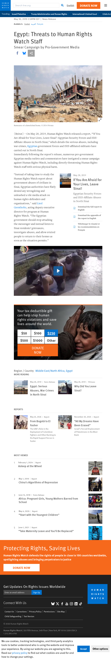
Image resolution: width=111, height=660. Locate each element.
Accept (83, 648)
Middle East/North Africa (49, 370)
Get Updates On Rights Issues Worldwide (34, 586)
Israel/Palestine (19, 13)
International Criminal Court (85, 13)
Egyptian (32, 146)
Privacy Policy (35, 611)
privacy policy (19, 652)
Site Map (61, 611)
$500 (24, 340)
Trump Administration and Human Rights (49, 13)
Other (51, 340)
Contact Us (9, 611)
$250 (51, 333)
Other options (100, 649)
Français (40, 24)
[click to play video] (58, 271)
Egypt (69, 370)
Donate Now (88, 5)
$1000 (37, 340)
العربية (33, 24)
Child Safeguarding (13, 616)
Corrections (21, 611)
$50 (24, 333)
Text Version (29, 616)
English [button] (70, 5)
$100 (37, 333)
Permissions (49, 611)
